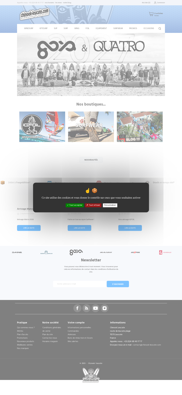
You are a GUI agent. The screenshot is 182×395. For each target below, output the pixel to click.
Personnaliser (110, 205)
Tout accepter (75, 205)
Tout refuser (94, 205)
